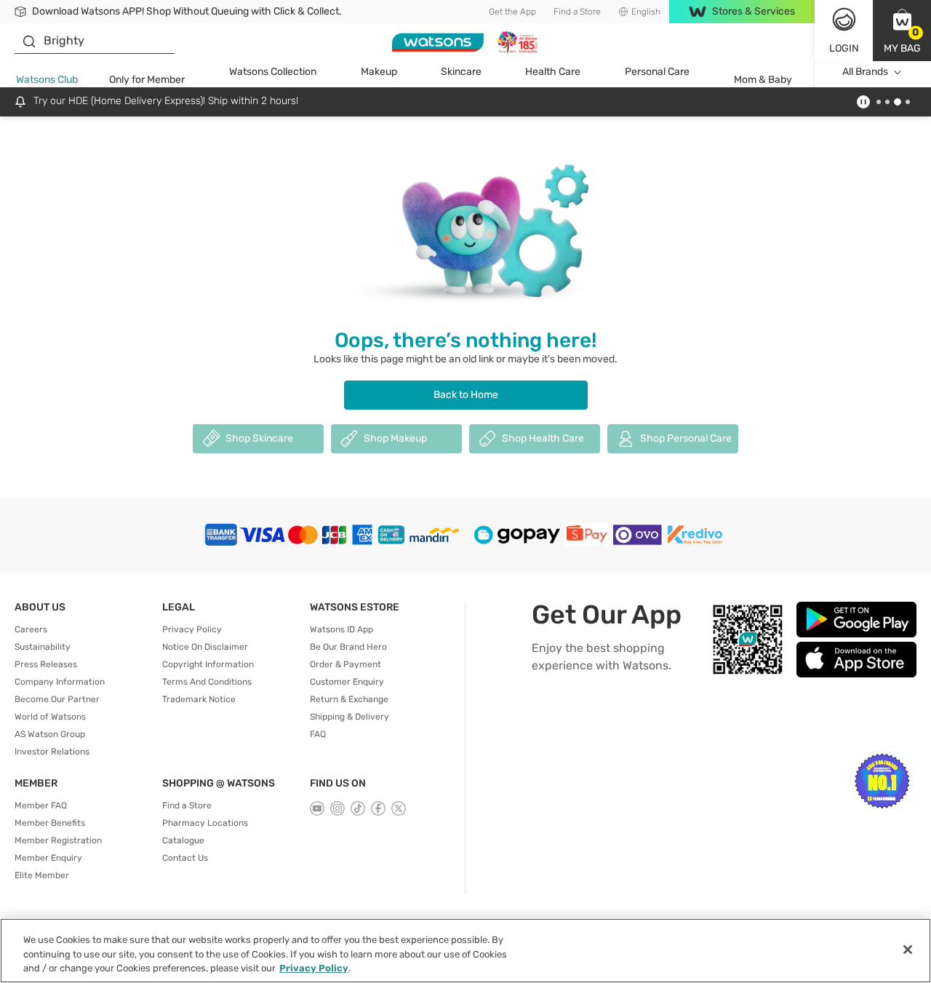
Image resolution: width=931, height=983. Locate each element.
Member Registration (58, 840)
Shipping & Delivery (349, 717)
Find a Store (577, 12)
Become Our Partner (57, 699)
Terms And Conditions (207, 682)
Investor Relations (52, 752)
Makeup (379, 71)
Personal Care (657, 71)
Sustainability (43, 647)
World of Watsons (50, 717)
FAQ (318, 734)
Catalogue (183, 840)
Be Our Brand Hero (348, 647)
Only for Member (147, 79)
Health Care (552, 71)
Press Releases (46, 664)
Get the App (512, 12)
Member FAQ (41, 805)
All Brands (865, 71)
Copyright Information (208, 664)
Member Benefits (50, 823)
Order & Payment (345, 664)
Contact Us (185, 858)
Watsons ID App (341, 629)
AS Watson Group (50, 734)
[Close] (908, 950)
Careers (31, 629)
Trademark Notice (199, 699)
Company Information (60, 682)
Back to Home (465, 395)
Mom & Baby (763, 79)
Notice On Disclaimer (205, 647)
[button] (902, 30)
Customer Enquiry (347, 682)
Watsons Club (47, 79)
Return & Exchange (349, 699)
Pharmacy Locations (205, 823)
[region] (465, 950)
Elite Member (42, 875)
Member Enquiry (48, 858)
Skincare (461, 71)
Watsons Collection (272, 71)
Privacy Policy (192, 629)
